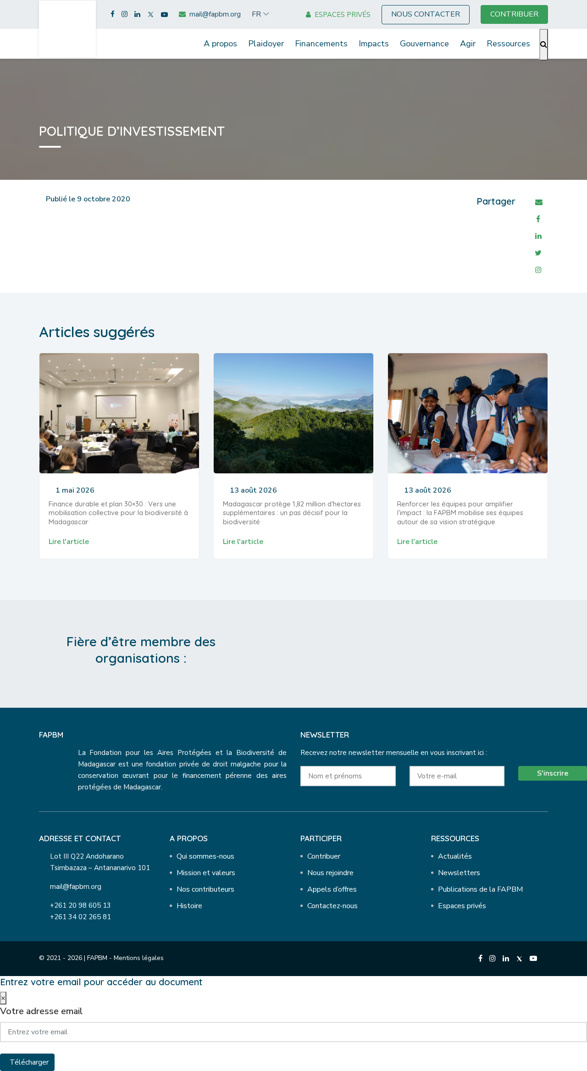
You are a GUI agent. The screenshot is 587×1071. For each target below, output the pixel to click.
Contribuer (323, 856)
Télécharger (29, 1062)
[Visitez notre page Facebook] (113, 14)
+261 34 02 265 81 (80, 916)
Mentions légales (139, 958)
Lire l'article (69, 542)
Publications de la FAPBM (480, 889)
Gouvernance (424, 43)
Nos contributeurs (205, 889)
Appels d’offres (332, 889)
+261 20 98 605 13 (80, 905)
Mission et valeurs (206, 873)
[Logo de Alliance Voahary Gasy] (451, 652)
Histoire (189, 906)
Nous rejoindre (330, 873)
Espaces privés (462, 906)
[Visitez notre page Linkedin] (137, 14)
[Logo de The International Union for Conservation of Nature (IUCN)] (402, 652)
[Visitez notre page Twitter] (150, 14)
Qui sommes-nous (205, 856)
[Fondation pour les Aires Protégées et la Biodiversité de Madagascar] (67, 28)
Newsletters (459, 873)
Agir (468, 43)
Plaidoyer (266, 43)
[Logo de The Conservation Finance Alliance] (354, 652)
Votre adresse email (41, 1011)
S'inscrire (552, 773)
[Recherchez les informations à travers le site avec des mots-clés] (543, 45)
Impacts (374, 43)
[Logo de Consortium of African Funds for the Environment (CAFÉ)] (305, 652)
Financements (321, 43)
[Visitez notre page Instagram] (124, 14)
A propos (220, 43)
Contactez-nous (332, 906)
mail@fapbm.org (75, 886)
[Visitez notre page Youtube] (164, 14)
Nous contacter (425, 14)
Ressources (508, 43)
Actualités (455, 856)
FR (256, 14)
